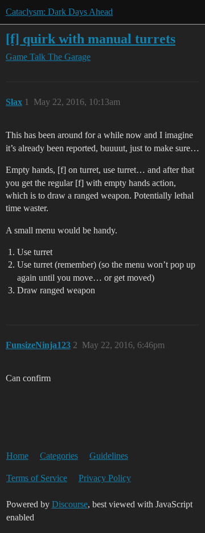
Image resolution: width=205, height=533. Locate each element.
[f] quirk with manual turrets (90, 38)
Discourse (70, 504)
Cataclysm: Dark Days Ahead (59, 12)
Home (17, 456)
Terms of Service (36, 478)
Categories (59, 456)
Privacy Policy (105, 478)
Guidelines (108, 456)
